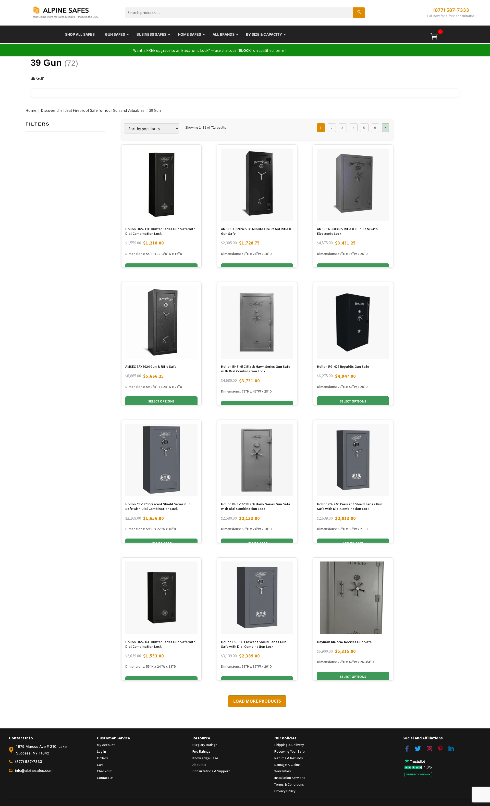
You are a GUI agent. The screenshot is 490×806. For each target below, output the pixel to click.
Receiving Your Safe (289, 751)
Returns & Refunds (288, 758)
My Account (106, 744)
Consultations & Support (211, 771)
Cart (100, 764)
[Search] (359, 13)
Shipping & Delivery (289, 744)
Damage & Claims (287, 764)
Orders (102, 758)
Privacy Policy (285, 791)
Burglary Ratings (204, 744)
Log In (101, 751)
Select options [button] (161, 401)
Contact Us (105, 777)
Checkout (104, 771)
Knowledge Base (205, 758)
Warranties (282, 771)
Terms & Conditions (289, 784)
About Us (199, 764)
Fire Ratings (201, 751)
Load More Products (257, 701)
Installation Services (289, 777)
